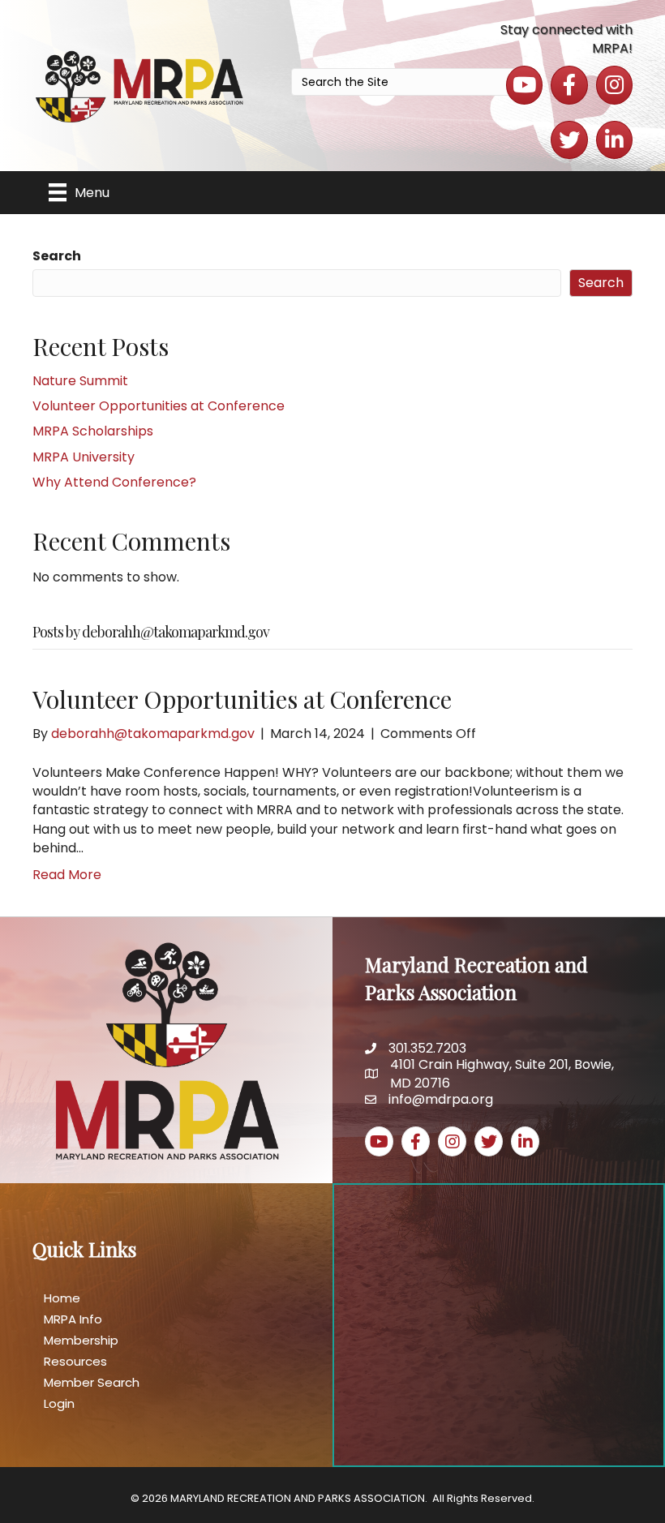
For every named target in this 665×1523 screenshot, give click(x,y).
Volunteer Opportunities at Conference (158, 406)
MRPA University (83, 457)
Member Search (91, 1382)
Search (56, 256)
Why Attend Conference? (114, 482)
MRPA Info (73, 1319)
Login (59, 1403)
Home (62, 1297)
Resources (75, 1361)
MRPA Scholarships (92, 431)
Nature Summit (80, 380)
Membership (81, 1340)
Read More (66, 874)
